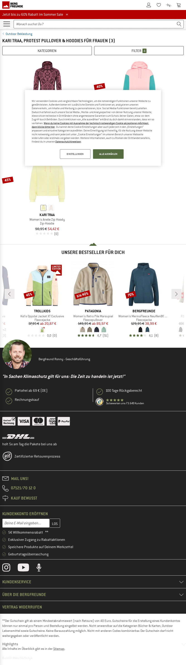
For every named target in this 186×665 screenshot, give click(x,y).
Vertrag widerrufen (22, 607)
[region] (93, 128)
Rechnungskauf (27, 399)
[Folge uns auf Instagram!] (9, 568)
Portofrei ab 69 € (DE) (31, 390)
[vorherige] (10, 294)
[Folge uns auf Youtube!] (27, 568)
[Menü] (6, 23)
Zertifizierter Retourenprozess (37, 456)
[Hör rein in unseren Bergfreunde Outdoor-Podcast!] (42, 568)
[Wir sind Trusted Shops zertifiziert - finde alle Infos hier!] (99, 401)
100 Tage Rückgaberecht (123, 390)
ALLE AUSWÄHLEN (108, 153)
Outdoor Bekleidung (19, 34)
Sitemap (58, 649)
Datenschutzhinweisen (68, 141)
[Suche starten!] (179, 24)
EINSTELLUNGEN (75, 153)
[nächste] (176, 294)
